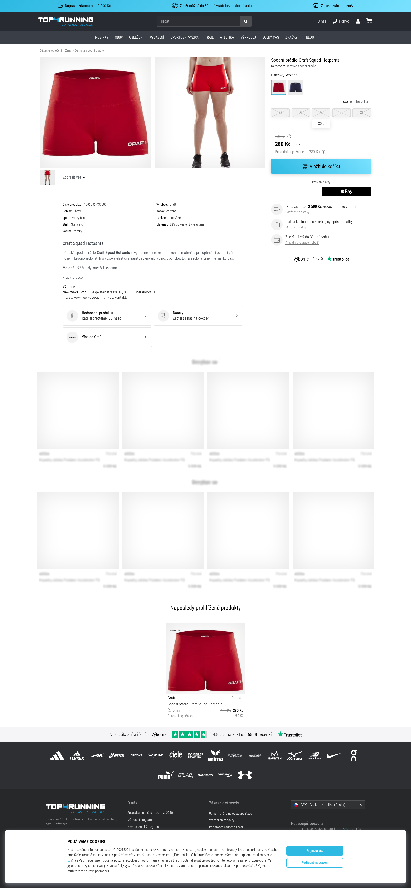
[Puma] (166, 775)
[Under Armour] (245, 775)
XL (362, 112)
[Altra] (97, 755)
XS (280, 112)
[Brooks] (136, 755)
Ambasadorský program (143, 827)
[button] (236, 21)
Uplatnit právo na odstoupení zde (230, 814)
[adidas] (57, 755)
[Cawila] (156, 755)
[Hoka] (235, 755)
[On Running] (354, 755)
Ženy (68, 51)
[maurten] (275, 755)
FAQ (345, 829)
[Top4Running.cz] (83, 808)
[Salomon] (205, 775)
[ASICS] (116, 755)
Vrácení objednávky (221, 820)
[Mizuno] (294, 755)
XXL (321, 123)
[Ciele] (176, 755)
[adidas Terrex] (77, 755)
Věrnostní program (139, 820)
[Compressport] (196, 755)
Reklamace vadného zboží (226, 827)
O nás (322, 21)
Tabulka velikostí (360, 102)
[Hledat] (245, 21)
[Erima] (215, 755)
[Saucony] (225, 775)
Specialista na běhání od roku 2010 (150, 812)
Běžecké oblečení (51, 51)
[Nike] (334, 755)
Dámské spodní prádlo (89, 51)
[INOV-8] (255, 755)
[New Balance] (314, 755)
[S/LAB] (186, 775)
